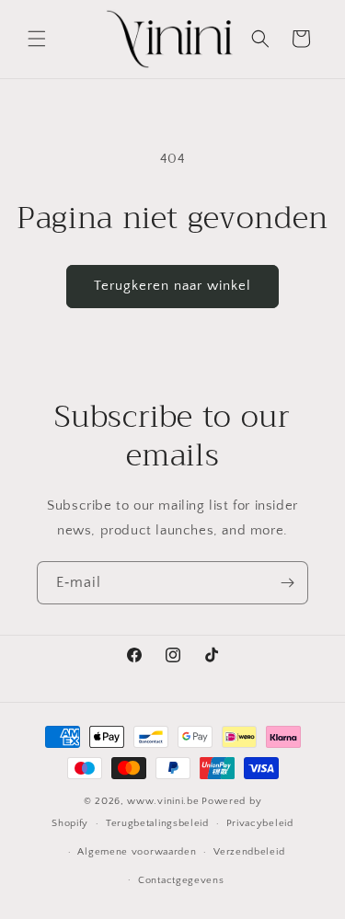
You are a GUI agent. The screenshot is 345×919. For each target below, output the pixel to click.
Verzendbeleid (248, 851)
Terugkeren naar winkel (172, 285)
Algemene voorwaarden (136, 851)
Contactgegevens (181, 880)
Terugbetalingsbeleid (157, 823)
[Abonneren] (287, 582)
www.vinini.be (163, 801)
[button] (37, 38)
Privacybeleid (259, 823)
